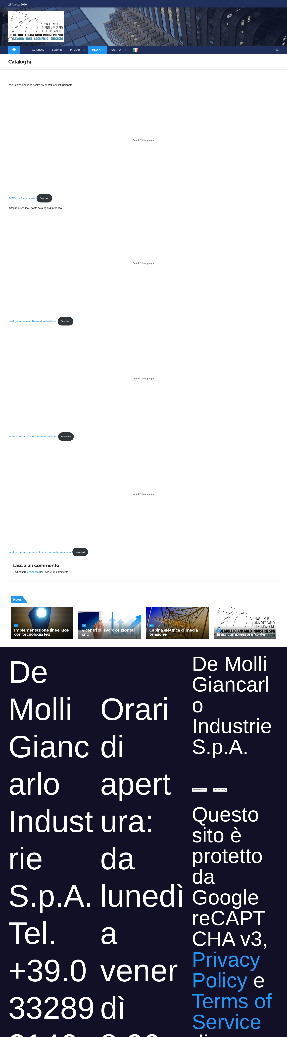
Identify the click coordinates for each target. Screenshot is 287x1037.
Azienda (37, 49)
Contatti (118, 49)
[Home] (14, 50)
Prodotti (77, 49)
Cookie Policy (220, 789)
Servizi (56, 49)
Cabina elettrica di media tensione (173, 632)
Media (96, 49)
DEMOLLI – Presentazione (22, 198)
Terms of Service (232, 1011)
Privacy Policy (199, 789)
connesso (33, 572)
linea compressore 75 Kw (241, 634)
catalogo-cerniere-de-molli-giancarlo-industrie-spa (32, 321)
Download (44, 198)
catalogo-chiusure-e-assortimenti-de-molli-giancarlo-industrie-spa (40, 552)
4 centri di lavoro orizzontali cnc (108, 632)
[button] (277, 50)
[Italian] (135, 50)
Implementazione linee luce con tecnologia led (41, 632)
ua (16, 626)
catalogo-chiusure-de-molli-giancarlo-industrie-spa (32, 436)
